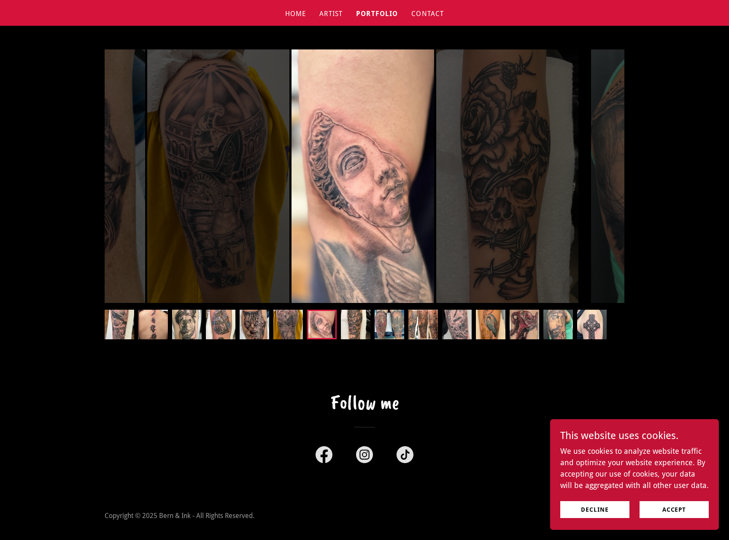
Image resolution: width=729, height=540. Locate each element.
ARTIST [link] (331, 14)
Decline (595, 509)
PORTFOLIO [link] (377, 14)
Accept (674, 509)
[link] (324, 456)
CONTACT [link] (427, 14)
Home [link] (295, 14)
